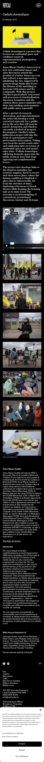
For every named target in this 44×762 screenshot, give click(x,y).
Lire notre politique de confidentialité (12, 733)
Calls (5, 679)
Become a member (11, 681)
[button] (40, 710)
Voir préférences (22, 756)
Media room (8, 686)
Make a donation (10, 683)
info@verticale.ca (11, 697)
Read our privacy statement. (10, 737)
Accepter (22, 744)
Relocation (8, 676)
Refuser (22, 750)
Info (4, 672)
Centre (6, 674)
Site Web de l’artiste (12, 541)
